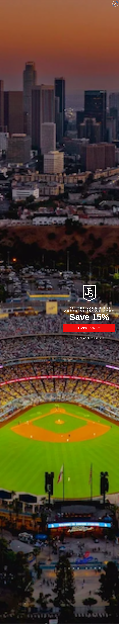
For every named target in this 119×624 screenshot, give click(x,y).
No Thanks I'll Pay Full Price (89, 338)
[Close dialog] (115, 3)
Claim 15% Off (89, 328)
